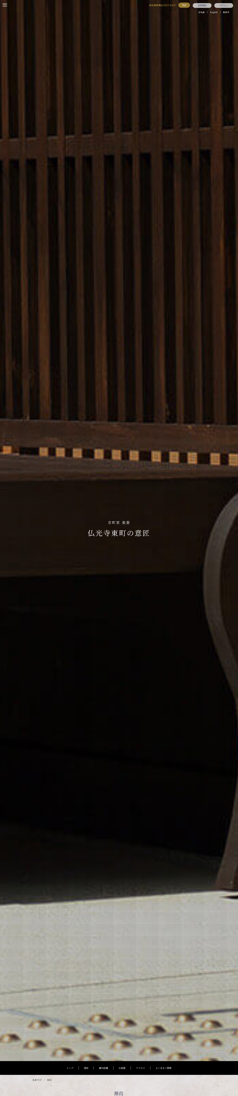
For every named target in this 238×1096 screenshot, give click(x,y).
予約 (184, 5)
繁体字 (226, 12)
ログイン (224, 5)
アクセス (140, 1068)
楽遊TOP (37, 1079)
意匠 (86, 1068)
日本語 (201, 12)
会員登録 (202, 5)
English (214, 12)
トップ (70, 1068)
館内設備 (103, 1068)
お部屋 (122, 1068)
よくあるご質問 (163, 1068)
